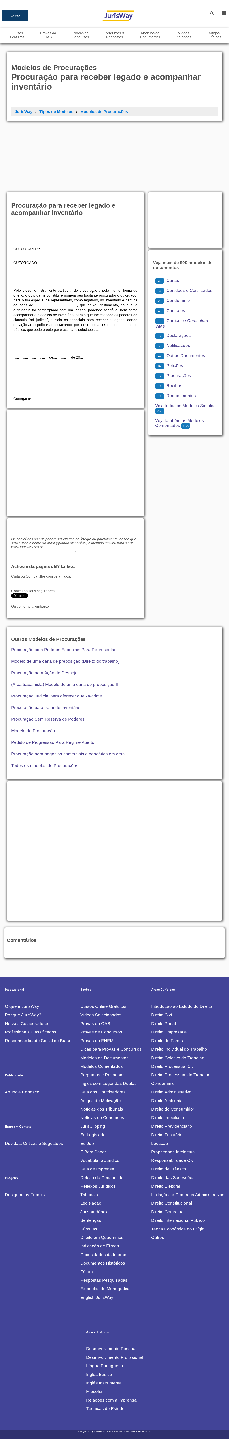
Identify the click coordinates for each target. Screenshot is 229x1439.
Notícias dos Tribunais (101, 1109)
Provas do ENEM (97, 1040)
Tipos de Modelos (56, 111)
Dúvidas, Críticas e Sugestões (34, 1143)
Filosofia (94, 1391)
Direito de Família (168, 1040)
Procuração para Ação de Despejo (44, 672)
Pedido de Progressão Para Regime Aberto (52, 742)
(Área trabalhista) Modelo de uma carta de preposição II (64, 684)
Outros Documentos (181, 355)
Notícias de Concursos (102, 1117)
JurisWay (23, 111)
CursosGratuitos (17, 35)
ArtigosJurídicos (214, 35)
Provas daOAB (48, 35)
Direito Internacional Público (178, 1220)
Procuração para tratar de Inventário (46, 707)
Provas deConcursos (80, 35)
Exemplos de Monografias (105, 1288)
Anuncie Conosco (22, 1092)
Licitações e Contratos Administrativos (187, 1194)
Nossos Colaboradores (27, 1023)
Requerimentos (177, 395)
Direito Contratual (167, 1211)
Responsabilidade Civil (173, 1160)
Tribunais (89, 1194)
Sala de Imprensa (97, 1169)
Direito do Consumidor (172, 1109)
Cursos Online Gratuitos (103, 1006)
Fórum (86, 1271)
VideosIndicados (183, 35)
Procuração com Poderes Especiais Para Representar (63, 649)
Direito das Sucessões (173, 1177)
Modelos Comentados (101, 1066)
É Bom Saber (93, 1152)
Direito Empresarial (169, 1032)
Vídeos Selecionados (100, 1015)
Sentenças (90, 1220)
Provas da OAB (95, 1023)
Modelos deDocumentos (150, 35)
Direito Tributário (166, 1134)
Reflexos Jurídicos (98, 1186)
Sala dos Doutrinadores (103, 1092)
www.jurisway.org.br (27, 547)
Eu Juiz (87, 1143)
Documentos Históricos (102, 1263)
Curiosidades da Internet (103, 1254)
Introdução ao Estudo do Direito (181, 1006)
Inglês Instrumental (104, 1383)
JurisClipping (92, 1126)
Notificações (174, 345)
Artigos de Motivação (100, 1100)
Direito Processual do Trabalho (180, 1074)
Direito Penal (163, 1023)
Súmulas (88, 1229)
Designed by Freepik (25, 1194)
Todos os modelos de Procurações (44, 765)
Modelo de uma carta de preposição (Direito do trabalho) (65, 661)
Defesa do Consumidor (102, 1177)
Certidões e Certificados (185, 290)
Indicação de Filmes (99, 1246)
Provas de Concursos (101, 1032)
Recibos (170, 385)
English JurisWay (96, 1297)
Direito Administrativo (171, 1092)
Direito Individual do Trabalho (179, 1049)
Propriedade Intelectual (173, 1152)
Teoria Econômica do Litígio (177, 1229)
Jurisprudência (94, 1211)
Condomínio (174, 300)
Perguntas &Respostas (114, 35)
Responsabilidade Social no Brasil (38, 1040)
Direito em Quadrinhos (101, 1237)
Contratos (171, 310)
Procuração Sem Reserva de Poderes (48, 719)
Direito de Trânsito (168, 1169)
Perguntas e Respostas (103, 1074)
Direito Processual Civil (173, 1066)
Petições (170, 365)
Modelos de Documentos (104, 1058)
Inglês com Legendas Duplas (108, 1083)
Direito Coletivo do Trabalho (177, 1058)
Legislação (90, 1203)
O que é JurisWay (22, 1006)
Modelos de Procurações (104, 111)
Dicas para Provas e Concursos (111, 1049)
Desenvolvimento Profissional (114, 1357)
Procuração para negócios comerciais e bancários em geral (68, 754)
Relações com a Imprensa (111, 1400)
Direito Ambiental (167, 1100)
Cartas (168, 280)
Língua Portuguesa (104, 1365)
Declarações (174, 335)
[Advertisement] (114, 154)
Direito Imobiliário (167, 1117)
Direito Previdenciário (171, 1126)
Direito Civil (162, 1015)
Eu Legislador (93, 1134)
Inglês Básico (99, 1374)
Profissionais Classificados (30, 1032)
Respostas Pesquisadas (103, 1280)
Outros (157, 1237)
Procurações (174, 375)
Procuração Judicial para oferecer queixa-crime (56, 696)
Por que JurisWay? (23, 1015)
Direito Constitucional (171, 1203)
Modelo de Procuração (33, 730)
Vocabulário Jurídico (99, 1160)
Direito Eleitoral (165, 1186)
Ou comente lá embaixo (30, 606)
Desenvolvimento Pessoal (111, 1348)
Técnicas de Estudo (105, 1408)
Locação (159, 1143)
